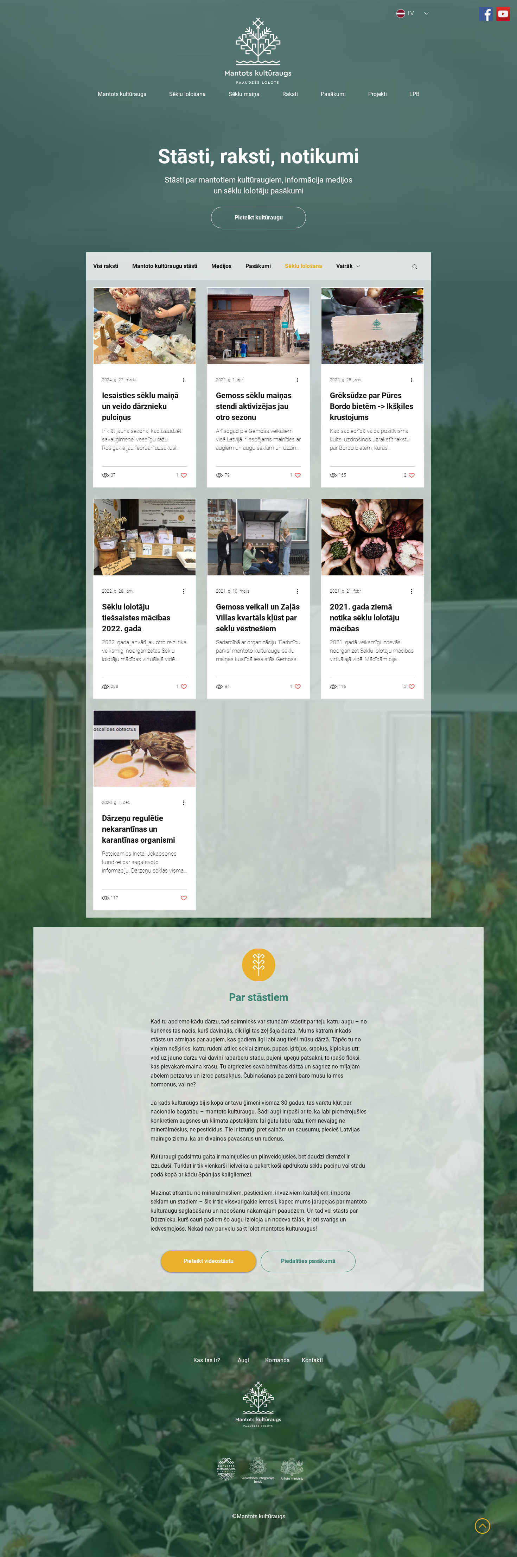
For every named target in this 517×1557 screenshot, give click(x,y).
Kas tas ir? (206, 1360)
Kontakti (312, 1360)
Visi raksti (105, 266)
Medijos (221, 266)
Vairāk (344, 266)
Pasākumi (258, 266)
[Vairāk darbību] (186, 380)
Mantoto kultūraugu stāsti (164, 266)
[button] (414, 267)
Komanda (283, 1360)
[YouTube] (503, 14)
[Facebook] (486, 14)
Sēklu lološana (303, 266)
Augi (243, 1360)
